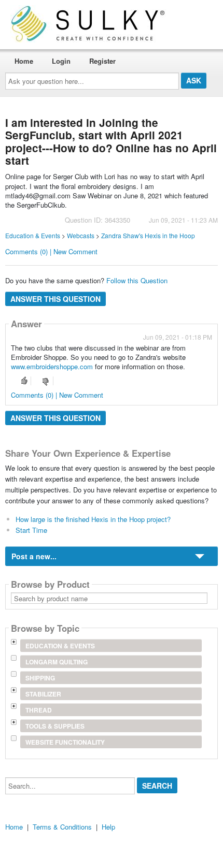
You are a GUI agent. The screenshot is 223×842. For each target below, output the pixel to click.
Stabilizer (43, 694)
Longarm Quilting (56, 661)
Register (102, 61)
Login (61, 61)
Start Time (31, 530)
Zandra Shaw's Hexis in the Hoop (148, 235)
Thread (38, 710)
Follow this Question (137, 280)
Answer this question (55, 299)
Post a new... (34, 556)
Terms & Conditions (62, 827)
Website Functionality (65, 742)
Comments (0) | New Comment (51, 251)
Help (108, 827)
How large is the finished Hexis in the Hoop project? (93, 519)
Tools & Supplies (55, 726)
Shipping (40, 678)
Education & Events (32, 235)
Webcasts (80, 235)
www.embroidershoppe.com (52, 366)
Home (24, 61)
